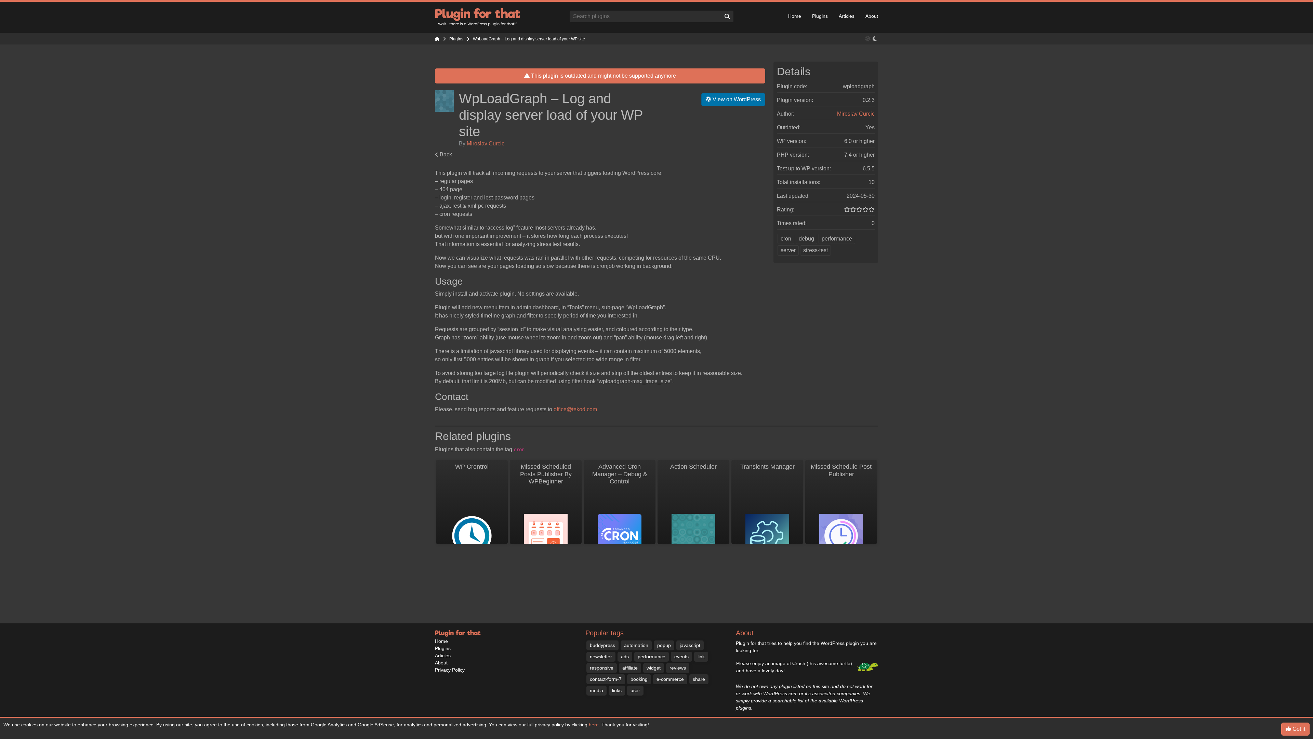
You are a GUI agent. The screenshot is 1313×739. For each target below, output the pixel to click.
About (871, 16)
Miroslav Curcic (485, 143)
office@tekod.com (575, 409)
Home (794, 16)
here (594, 724)
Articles (846, 16)
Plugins (820, 16)
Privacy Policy (450, 670)
